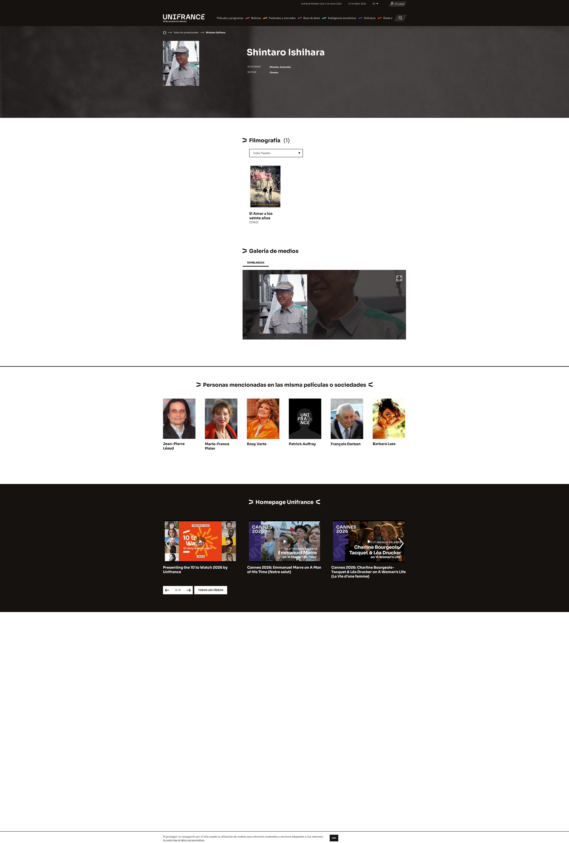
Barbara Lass (384, 444)
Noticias (256, 18)
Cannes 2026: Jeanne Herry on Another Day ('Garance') (367, 569)
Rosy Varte (256, 444)
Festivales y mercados (282, 18)
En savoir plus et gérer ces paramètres (183, 840)
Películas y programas (230, 18)
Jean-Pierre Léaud (174, 446)
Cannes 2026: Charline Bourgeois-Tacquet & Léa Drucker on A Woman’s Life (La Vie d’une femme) (284, 572)
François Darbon (346, 444)
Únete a (387, 18)
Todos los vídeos (210, 590)
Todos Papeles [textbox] (261, 153)
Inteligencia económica (342, 18)
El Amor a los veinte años (260, 215)
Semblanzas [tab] (255, 262)
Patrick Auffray (302, 444)
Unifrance (369, 18)
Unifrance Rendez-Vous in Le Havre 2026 (321, 3)
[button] (399, 278)
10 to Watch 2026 (357, 3)
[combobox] (276, 153)
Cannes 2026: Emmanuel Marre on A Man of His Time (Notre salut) (200, 569)
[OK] (334, 838)
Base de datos (311, 18)
